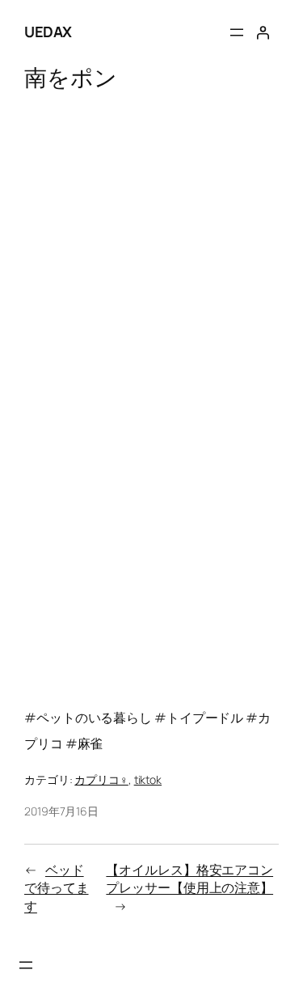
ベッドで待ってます (56, 888)
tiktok (148, 779)
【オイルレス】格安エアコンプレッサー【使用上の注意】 (189, 879)
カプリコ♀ (101, 779)
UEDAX (48, 31)
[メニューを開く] (236, 32)
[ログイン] (262, 32)
